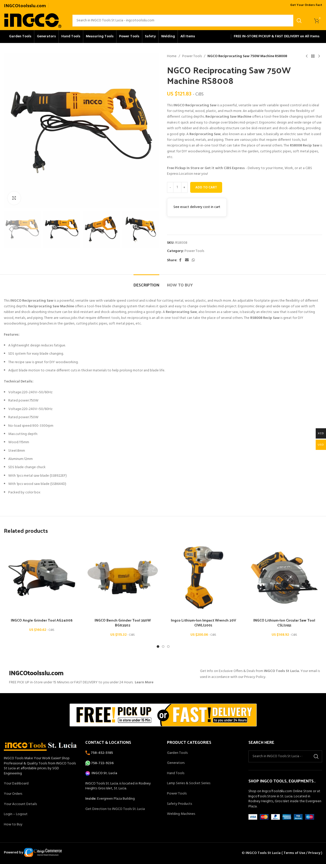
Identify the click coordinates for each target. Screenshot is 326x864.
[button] (10, 229)
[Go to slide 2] (163, 646)
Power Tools (192, 56)
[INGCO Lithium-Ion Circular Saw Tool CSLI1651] (284, 577)
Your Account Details (20, 804)
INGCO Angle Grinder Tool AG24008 (42, 620)
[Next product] (319, 56)
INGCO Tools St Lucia (263, 853)
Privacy (314, 853)
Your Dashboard (16, 784)
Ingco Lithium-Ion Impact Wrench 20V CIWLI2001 (203, 623)
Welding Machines (181, 814)
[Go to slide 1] (158, 646)
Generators (176, 763)
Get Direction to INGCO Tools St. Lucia (115, 809)
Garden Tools (177, 753)
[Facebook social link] (180, 260)
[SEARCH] (299, 21)
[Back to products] (313, 56)
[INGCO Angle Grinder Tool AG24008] (42, 577)
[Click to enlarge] (14, 197)
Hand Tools (175, 773)
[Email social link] (186, 260)
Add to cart (206, 187)
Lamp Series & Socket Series (188, 783)
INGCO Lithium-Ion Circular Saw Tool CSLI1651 (284, 623)
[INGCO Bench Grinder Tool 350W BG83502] (123, 577)
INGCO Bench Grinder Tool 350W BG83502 (123, 623)
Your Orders (13, 794)
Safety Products (179, 804)
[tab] (146, 282)
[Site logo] (33, 20)
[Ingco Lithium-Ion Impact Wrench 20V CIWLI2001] (203, 577)
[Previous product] (307, 56)
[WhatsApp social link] (193, 260)
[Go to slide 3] (168, 646)
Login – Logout (16, 814)
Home (172, 56)
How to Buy (13, 824)
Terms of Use (294, 853)
